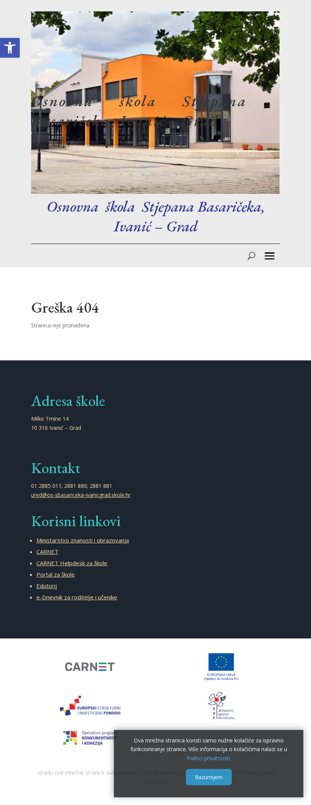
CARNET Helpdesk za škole (71, 563)
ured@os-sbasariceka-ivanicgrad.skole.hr (80, 494)
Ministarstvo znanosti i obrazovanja (82, 540)
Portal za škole (55, 574)
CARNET (47, 551)
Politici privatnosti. (209, 758)
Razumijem (209, 777)
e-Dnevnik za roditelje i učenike (76, 597)
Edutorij (46, 586)
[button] (10, 48)
